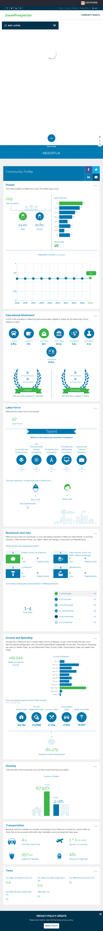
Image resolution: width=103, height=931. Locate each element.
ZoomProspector (18, 15)
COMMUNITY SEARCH (90, 15)
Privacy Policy (84, 8)
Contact (74, 8)
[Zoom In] (100, 137)
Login (96, 8)
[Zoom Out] (100, 141)
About (61, 8)
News (67, 8)
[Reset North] (100, 144)
